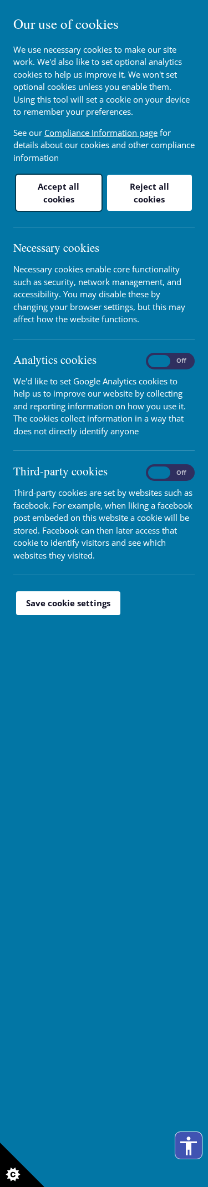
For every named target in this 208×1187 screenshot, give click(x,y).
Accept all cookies (58, 193)
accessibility (188, 1146)
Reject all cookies (149, 193)
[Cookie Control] (22, 1165)
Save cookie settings (68, 602)
